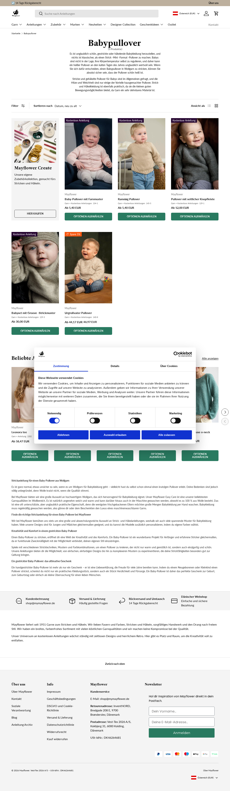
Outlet (172, 24)
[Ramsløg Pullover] (141, 154)
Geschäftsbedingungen (61, 698)
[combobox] (96, 13)
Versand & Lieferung (59, 717)
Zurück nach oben (115, 663)
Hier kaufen (35, 213)
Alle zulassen (166, 434)
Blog (14, 717)
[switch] (95, 420)
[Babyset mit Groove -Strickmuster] (35, 267)
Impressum (54, 691)
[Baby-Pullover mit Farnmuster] (88, 154)
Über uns (213, 2)
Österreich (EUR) (205, 777)
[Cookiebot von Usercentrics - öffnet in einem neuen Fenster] (176, 354)
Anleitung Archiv (22, 724)
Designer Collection (123, 24)
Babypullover (30, 33)
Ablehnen (63, 434)
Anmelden (181, 733)
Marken (75, 24)
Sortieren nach (43, 105)
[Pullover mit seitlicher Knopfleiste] (194, 154)
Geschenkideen (149, 24)
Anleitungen (34, 24)
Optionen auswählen (88, 216)
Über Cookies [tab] (169, 366)
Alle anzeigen (210, 358)
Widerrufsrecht (56, 731)
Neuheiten (95, 24)
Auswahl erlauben (115, 434)
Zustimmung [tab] (61, 366)
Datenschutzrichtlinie (60, 724)
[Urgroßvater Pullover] (88, 267)
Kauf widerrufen (57, 739)
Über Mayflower (22, 691)
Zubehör (56, 24)
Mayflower (24, 770)
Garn (15, 24)
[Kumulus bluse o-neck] (200, 395)
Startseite (16, 33)
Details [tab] (115, 366)
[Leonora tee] (30, 395)
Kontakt (213, 24)
